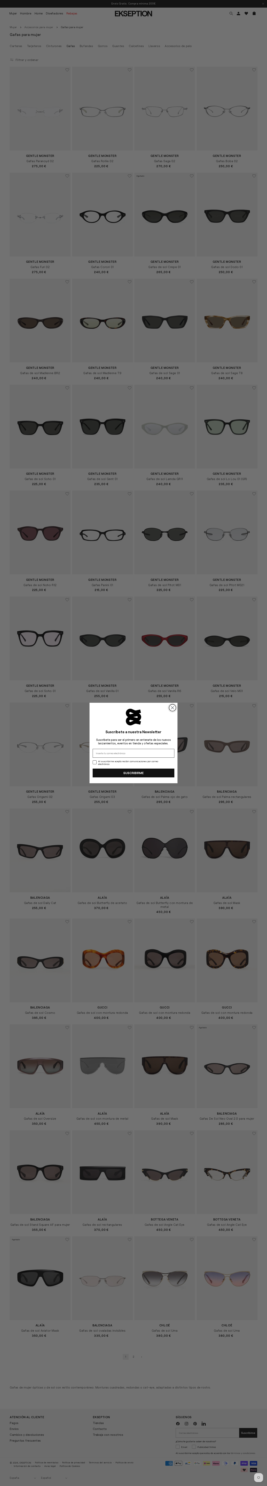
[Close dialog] (172, 707)
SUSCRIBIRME (133, 773)
